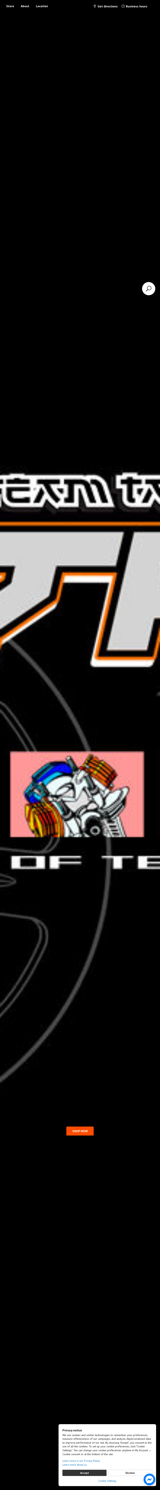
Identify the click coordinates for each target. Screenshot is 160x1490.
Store (10, 6)
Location (42, 6)
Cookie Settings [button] (107, 1481)
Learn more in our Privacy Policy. (81, 1461)
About (25, 6)
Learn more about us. (74, 1464)
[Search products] (148, 288)
